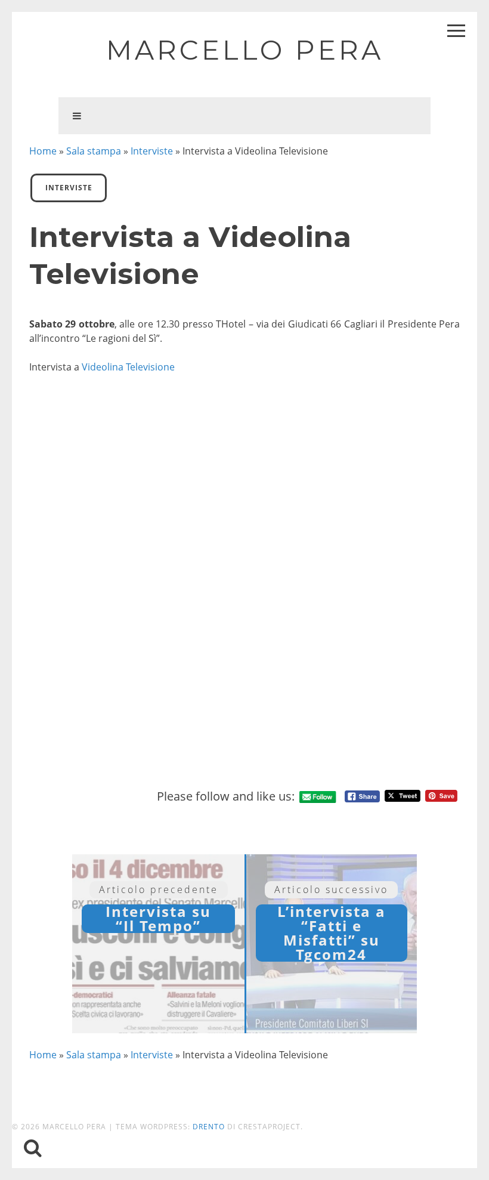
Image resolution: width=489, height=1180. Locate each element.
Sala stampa (93, 150)
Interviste (152, 150)
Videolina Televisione (128, 366)
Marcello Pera (244, 49)
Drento (209, 1127)
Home (43, 150)
